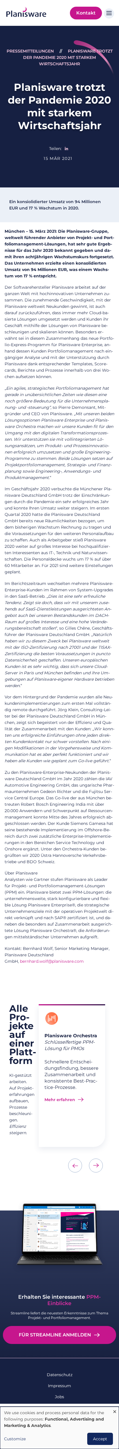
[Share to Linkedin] (66, 148)
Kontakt (86, 13)
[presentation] (75, 1165)
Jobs (59, 1396)
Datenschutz (59, 1374)
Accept (100, 1438)
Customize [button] (15, 1438)
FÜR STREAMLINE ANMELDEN (55, 1335)
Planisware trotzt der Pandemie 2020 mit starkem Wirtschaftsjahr (68, 57)
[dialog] (59, 1428)
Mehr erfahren (59, 1099)
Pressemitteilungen (30, 51)
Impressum (59, 1385)
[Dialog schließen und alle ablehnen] (114, 1410)
